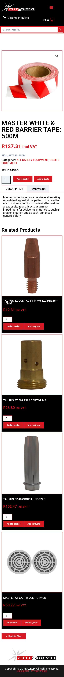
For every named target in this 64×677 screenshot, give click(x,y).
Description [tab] (14, 188)
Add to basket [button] (13, 326)
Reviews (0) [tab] (38, 188)
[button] (57, 56)
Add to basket (23, 179)
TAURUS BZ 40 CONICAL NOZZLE (24, 499)
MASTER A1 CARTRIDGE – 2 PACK (24, 597)
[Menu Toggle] (51, 7)
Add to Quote (43, 179)
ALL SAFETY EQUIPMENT (32, 160)
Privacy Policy (39, 670)
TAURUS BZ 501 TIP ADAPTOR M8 (24, 400)
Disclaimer (23, 670)
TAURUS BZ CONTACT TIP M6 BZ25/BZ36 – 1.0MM (30, 302)
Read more (12, 622)
